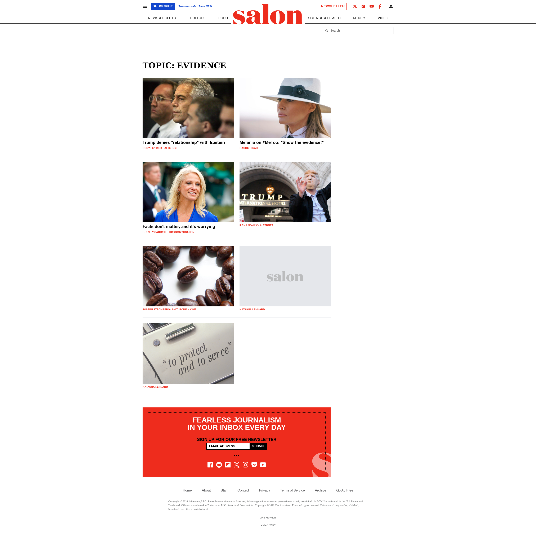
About (206, 490)
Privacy (264, 490)
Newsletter (333, 6)
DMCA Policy (268, 525)
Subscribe (163, 6)
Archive (320, 490)
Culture (198, 18)
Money (359, 18)
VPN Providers (268, 518)
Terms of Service (292, 490)
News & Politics (163, 18)
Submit (258, 446)
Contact (243, 490)
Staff (224, 490)
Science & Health (324, 18)
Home (187, 490)
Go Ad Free (344, 490)
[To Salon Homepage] (268, 14)
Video (383, 18)
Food (223, 18)
